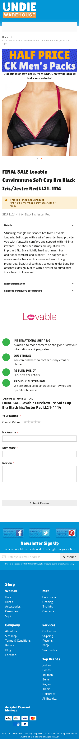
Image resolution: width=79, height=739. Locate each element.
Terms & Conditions (18, 640)
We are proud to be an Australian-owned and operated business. (43, 385)
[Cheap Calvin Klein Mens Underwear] (39, 51)
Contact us (49, 631)
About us (11, 631)
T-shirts (47, 606)
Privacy (10, 645)
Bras (8, 597)
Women (11, 591)
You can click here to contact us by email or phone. (41, 360)
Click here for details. (27, 372)
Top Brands (51, 659)
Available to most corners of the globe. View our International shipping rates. (45, 345)
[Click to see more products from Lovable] (39, 317)
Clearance (48, 611)
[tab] (39, 225)
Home (5, 37)
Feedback (11, 655)
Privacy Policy (48, 564)
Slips (8, 616)
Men (45, 591)
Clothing (47, 602)
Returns (47, 640)
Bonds (46, 670)
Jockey (46, 665)
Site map (11, 636)
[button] (38, 159)
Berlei (45, 679)
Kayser (46, 684)
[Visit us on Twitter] (39, 528)
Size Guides (49, 650)
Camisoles (11, 611)
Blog (8, 650)
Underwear (49, 597)
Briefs (9, 602)
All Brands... (49, 698)
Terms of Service (63, 564)
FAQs (45, 645)
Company (12, 625)
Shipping (47, 636)
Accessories (13, 606)
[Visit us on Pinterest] (66, 528)
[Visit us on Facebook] (13, 528)
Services (48, 625)
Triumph (47, 674)
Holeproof (49, 693)
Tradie (46, 689)
